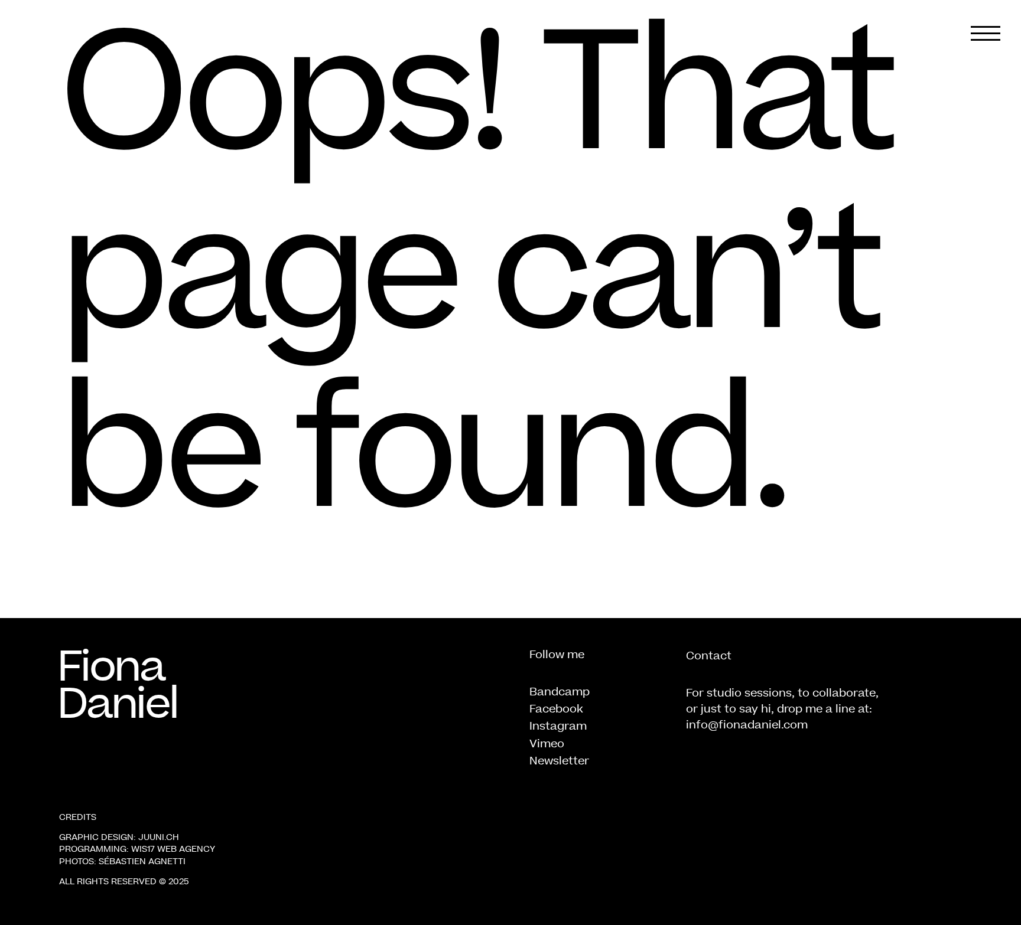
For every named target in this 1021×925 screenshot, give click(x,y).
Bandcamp (559, 691)
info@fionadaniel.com (747, 724)
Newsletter (559, 760)
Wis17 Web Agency (173, 849)
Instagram (558, 726)
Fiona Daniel (117, 685)
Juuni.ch (158, 837)
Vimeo (546, 743)
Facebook (556, 708)
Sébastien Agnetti (142, 861)
